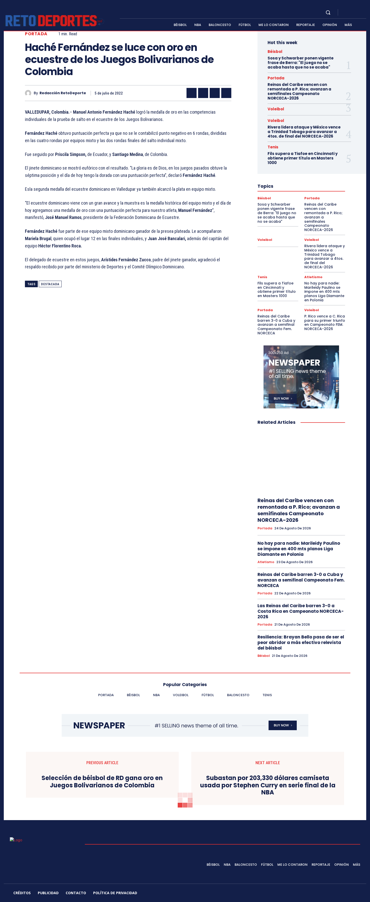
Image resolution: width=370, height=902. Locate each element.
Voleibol (276, 109)
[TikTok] (322, 893)
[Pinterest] (215, 93)
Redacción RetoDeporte (63, 93)
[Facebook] (346, 13)
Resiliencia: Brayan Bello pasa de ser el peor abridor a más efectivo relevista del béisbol (300, 642)
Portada (36, 34)
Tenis (273, 147)
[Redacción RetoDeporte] (29, 93)
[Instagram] (352, 13)
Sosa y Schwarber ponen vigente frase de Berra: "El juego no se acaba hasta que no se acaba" (301, 62)
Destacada (50, 284)
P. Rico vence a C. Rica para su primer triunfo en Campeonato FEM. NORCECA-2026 (324, 322)
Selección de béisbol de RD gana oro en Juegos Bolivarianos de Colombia (102, 782)
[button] (328, 12)
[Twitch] (334, 893)
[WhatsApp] (226, 93)
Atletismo (313, 277)
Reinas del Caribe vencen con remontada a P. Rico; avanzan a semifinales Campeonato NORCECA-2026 (299, 91)
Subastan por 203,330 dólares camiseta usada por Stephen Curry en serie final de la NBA (268, 785)
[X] (358, 13)
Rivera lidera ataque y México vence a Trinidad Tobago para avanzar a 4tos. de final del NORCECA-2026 (304, 131)
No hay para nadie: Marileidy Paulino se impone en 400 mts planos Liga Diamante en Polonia (324, 292)
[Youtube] (364, 13)
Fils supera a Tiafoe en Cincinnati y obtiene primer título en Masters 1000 (303, 158)
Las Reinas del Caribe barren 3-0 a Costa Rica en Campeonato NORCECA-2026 (300, 611)
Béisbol (275, 51)
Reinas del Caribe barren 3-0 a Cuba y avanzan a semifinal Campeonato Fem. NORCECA (276, 325)
